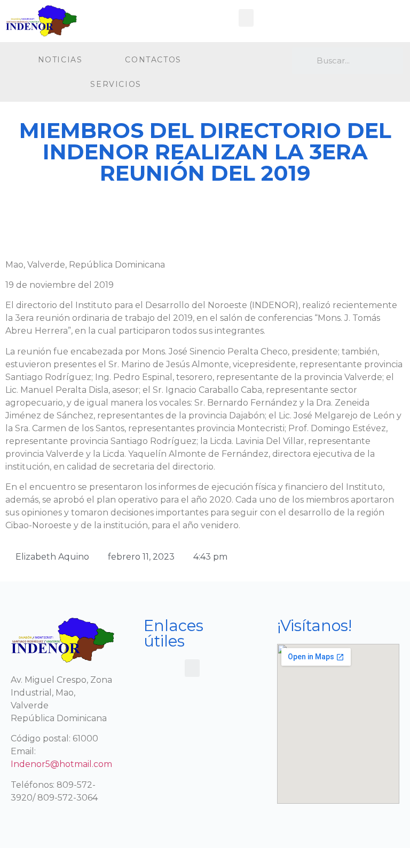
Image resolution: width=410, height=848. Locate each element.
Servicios (115, 84)
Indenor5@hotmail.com (61, 764)
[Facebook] (241, 61)
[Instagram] (263, 61)
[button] (246, 18)
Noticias (60, 59)
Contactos (153, 59)
